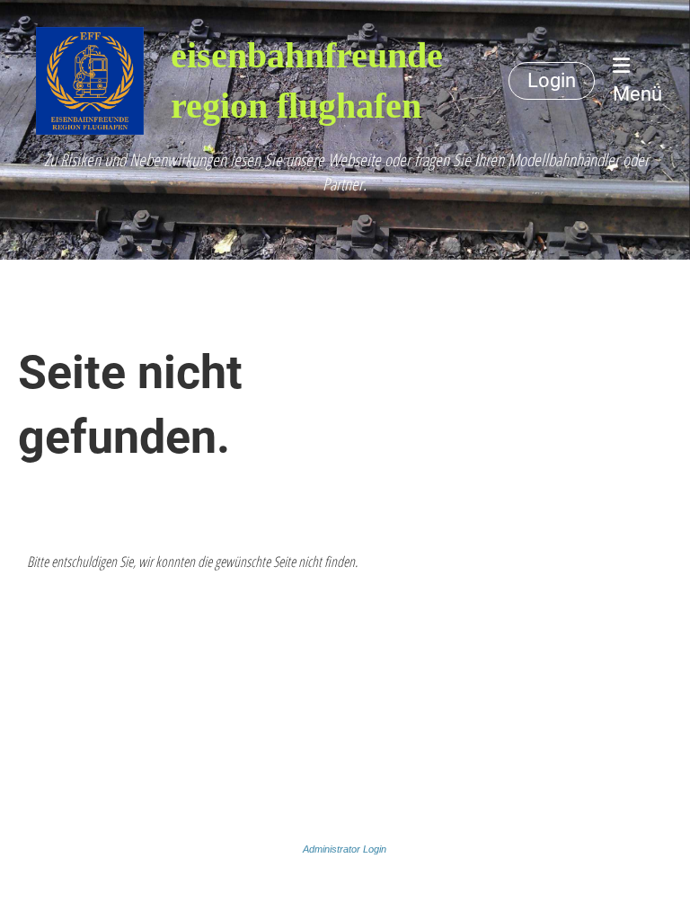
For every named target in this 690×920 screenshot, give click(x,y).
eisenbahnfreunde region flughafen (307, 80)
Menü (637, 94)
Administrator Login (344, 849)
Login (551, 80)
